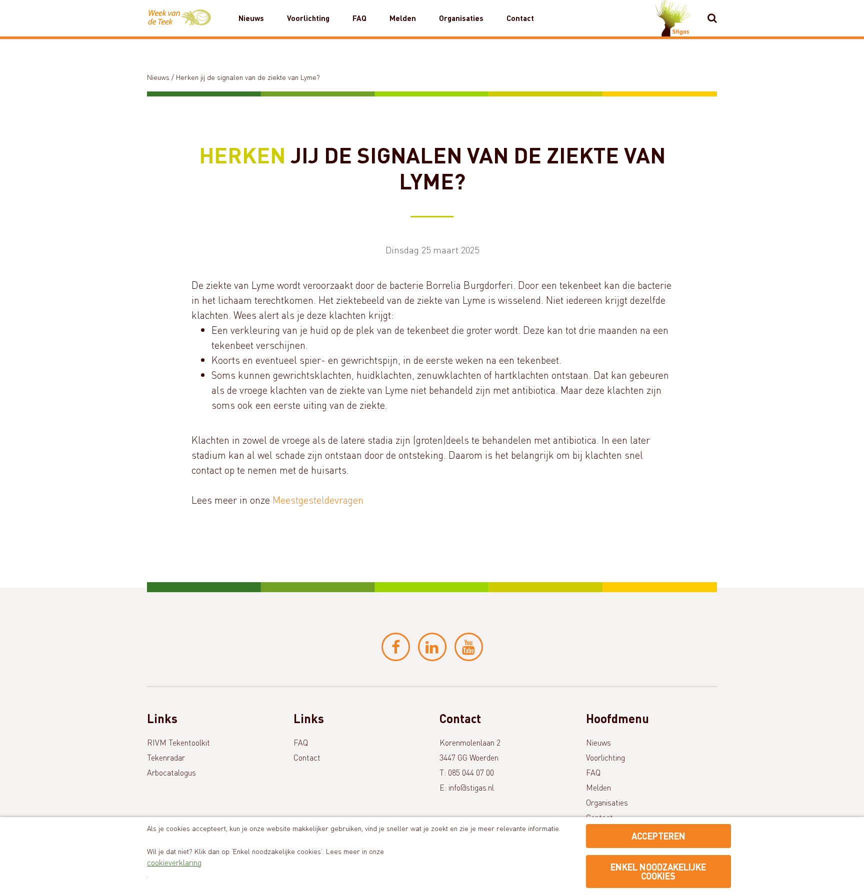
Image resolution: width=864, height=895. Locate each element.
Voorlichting (308, 18)
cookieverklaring (174, 862)
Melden (403, 18)
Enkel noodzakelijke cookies (658, 871)
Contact (520, 18)
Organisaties (461, 18)
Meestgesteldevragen (318, 499)
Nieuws (251, 18)
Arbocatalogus (171, 772)
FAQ (359, 18)
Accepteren (659, 836)
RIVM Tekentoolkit (178, 742)
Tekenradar (166, 757)
